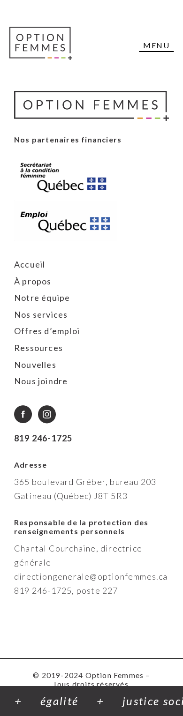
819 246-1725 (43, 438)
